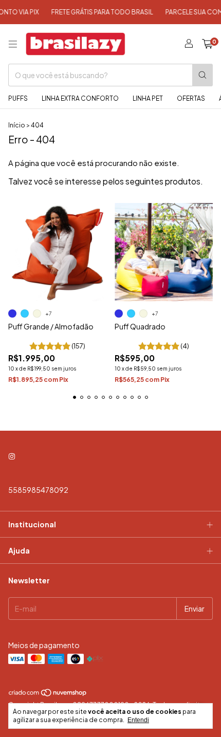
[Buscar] (202, 75)
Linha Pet (148, 98)
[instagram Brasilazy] (11, 455)
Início (16, 125)
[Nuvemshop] (48, 694)
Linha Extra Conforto (80, 98)
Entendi (138, 720)
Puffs (18, 98)
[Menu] (12, 44)
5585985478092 (38, 489)
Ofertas (191, 98)
